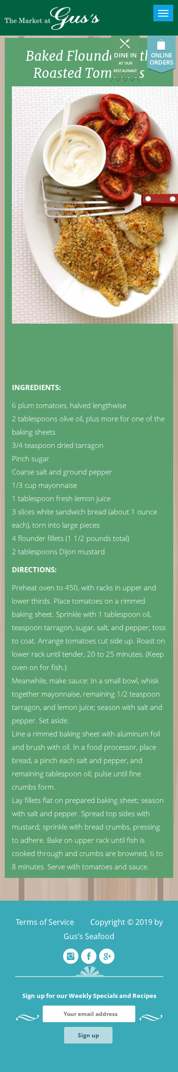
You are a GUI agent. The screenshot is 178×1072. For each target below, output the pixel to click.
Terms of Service (45, 922)
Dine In (125, 62)
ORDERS (161, 62)
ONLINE (161, 55)
